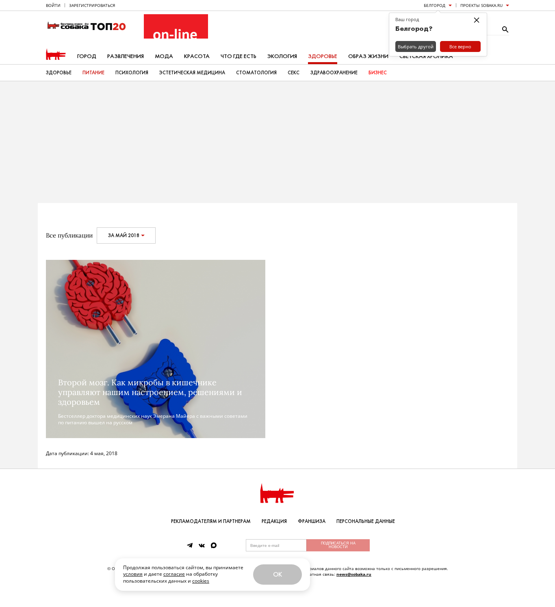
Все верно (460, 46)
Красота (197, 56)
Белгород (434, 5)
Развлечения (125, 56)
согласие (174, 573)
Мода (164, 56)
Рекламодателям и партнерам (211, 521)
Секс (293, 73)
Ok (277, 574)
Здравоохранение (334, 73)
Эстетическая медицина (192, 73)
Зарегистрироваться (92, 5)
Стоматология (256, 73)
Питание (93, 73)
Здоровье (322, 56)
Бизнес (378, 73)
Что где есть (238, 56)
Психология (131, 73)
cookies (200, 580)
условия (133, 573)
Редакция (274, 521)
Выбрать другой (416, 46)
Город (86, 56)
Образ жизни (368, 56)
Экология (282, 56)
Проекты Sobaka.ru (481, 5)
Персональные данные (365, 521)
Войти (53, 5)
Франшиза (311, 521)
